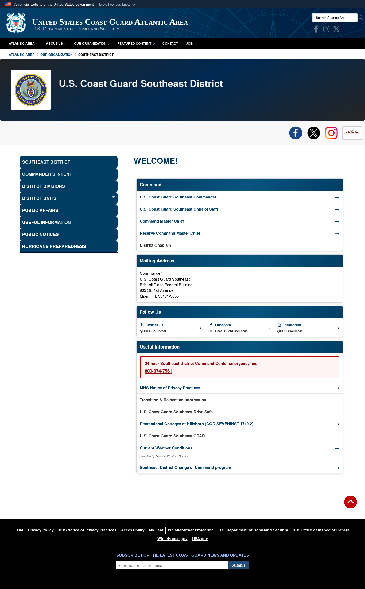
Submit (238, 565)
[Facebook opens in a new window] (316, 30)
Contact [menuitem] (170, 43)
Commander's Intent (47, 174)
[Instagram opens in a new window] (326, 30)
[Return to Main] (350, 505)
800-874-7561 (158, 371)
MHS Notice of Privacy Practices (239, 387)
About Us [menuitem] (54, 43)
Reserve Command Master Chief (239, 233)
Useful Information (46, 222)
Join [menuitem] (189, 43)
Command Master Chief (239, 220)
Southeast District (46, 162)
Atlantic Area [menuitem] (22, 43)
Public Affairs (40, 210)
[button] (117, 4)
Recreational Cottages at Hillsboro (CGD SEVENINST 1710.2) (239, 423)
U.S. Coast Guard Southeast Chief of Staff (239, 208)
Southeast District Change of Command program (239, 467)
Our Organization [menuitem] (90, 43)
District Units (39, 198)
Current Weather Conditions (239, 447)
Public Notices (40, 234)
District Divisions (43, 186)
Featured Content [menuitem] (134, 43)
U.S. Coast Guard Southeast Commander (239, 196)
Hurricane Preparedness (54, 246)
